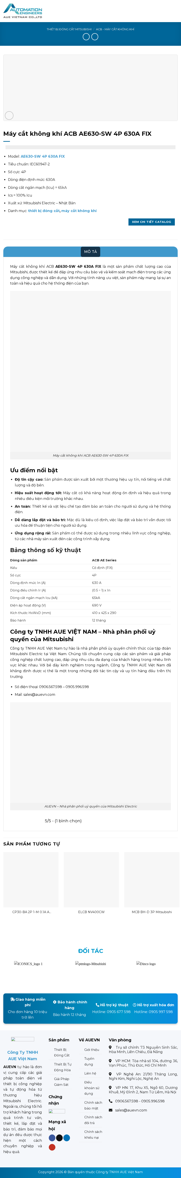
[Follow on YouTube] (52, 1147)
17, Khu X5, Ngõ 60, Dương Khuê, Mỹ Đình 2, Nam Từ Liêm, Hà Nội (143, 1090)
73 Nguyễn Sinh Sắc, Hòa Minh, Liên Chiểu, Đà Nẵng (143, 1049)
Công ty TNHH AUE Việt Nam (119, 1172)
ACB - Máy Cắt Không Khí (115, 29)
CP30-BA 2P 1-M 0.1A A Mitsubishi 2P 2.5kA (30, 912)
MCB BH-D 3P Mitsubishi (152, 912)
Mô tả (90, 252)
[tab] (90, 252)
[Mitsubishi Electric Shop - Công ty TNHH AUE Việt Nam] (25, 11)
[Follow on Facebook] (52, 1137)
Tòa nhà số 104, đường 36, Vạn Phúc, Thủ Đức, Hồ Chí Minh (143, 1063)
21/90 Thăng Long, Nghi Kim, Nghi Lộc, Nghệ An (143, 1076)
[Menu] (175, 11)
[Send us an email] (59, 1137)
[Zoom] (9, 115)
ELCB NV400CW (91, 912)
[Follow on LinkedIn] (66, 1137)
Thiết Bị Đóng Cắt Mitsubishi (69, 29)
